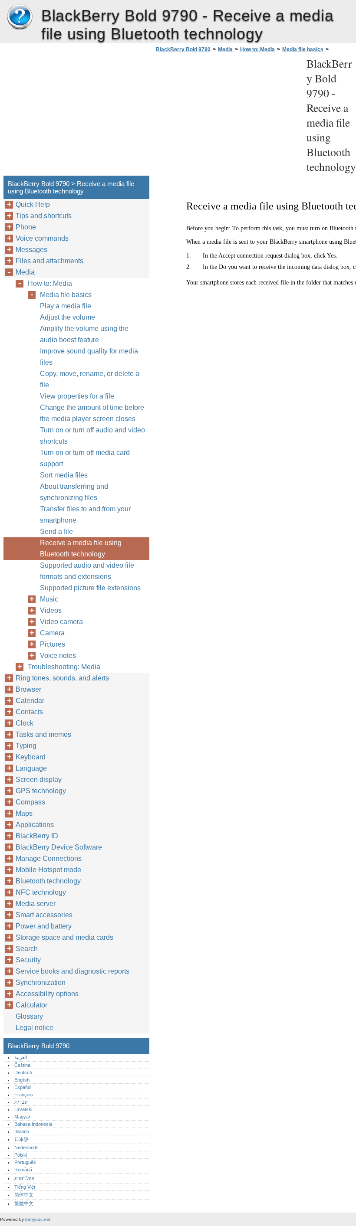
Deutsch (23, 1072)
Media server (36, 903)
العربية (20, 1057)
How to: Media (257, 49)
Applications (35, 824)
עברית (20, 1102)
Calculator (31, 1005)
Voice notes (58, 655)
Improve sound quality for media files (89, 356)
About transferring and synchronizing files (74, 492)
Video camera (61, 621)
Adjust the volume (67, 317)
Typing (26, 745)
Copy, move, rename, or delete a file (89, 379)
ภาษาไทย (24, 1178)
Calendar (30, 700)
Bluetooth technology (48, 881)
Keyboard (31, 757)
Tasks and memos (43, 734)
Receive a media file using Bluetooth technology (81, 548)
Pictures (52, 644)
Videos (51, 610)
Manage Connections (49, 858)
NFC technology (41, 892)
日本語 (21, 1139)
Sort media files (64, 475)
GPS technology (41, 790)
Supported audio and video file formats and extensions (87, 571)
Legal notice (34, 1027)
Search (27, 948)
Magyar (22, 1116)
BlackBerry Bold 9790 (20, 17)
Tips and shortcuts (44, 215)
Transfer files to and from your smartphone (85, 514)
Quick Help (33, 204)
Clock (24, 723)
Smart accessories (44, 915)
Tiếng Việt (24, 1187)
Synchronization (41, 982)
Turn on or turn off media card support (85, 458)
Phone (26, 227)
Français (23, 1094)
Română (23, 1169)
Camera (52, 633)
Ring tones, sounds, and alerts (62, 678)
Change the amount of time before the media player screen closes (92, 413)
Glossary (29, 1016)
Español (22, 1087)
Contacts (29, 712)
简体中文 (23, 1194)
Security (28, 960)
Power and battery (44, 926)
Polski (20, 1154)
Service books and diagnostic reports (72, 971)
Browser (28, 689)
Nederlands (26, 1147)
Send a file (56, 531)
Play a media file (65, 306)
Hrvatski (23, 1109)
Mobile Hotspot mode (48, 869)
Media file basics (302, 49)
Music (49, 599)
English (22, 1079)
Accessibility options (47, 993)
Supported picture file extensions (90, 588)
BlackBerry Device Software (59, 847)
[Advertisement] (227, 116)
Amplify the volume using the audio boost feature (84, 334)
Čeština (22, 1065)
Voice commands (42, 238)
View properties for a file (77, 396)
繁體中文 (23, 1203)
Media (225, 49)
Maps (24, 813)
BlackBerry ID (37, 836)
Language (31, 768)
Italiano (21, 1131)
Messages (31, 249)
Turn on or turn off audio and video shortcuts (92, 435)
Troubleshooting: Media (64, 666)
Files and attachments (49, 261)
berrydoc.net (37, 1219)
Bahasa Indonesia (33, 1124)
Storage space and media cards (64, 937)
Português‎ (25, 1162)
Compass (30, 802)
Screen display (39, 779)
